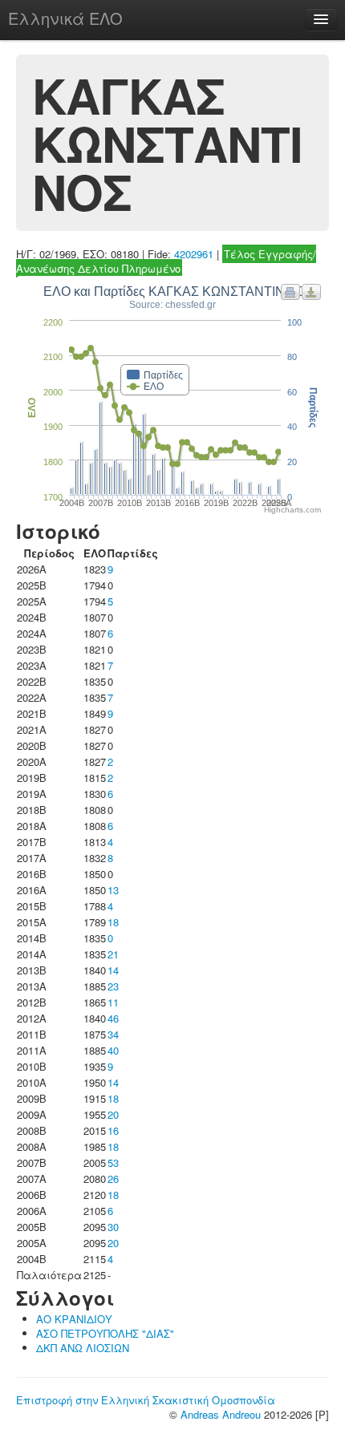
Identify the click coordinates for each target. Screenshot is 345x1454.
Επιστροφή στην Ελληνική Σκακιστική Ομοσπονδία (145, 1399)
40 (113, 1050)
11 (113, 1002)
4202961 (193, 253)
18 (113, 922)
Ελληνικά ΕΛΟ (65, 18)
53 (113, 1162)
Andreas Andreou (221, 1414)
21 (113, 954)
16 (113, 1130)
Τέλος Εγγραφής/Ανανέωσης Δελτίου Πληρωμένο (166, 261)
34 (113, 1034)
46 (113, 1018)
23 (113, 986)
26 (113, 1178)
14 (113, 970)
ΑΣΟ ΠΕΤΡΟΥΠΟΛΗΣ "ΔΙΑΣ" (105, 1333)
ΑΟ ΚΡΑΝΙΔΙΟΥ (74, 1318)
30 (113, 1226)
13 (113, 889)
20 (113, 1114)
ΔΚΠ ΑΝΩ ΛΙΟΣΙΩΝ (82, 1347)
